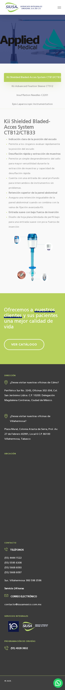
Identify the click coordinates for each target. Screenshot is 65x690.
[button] (59, 7)
